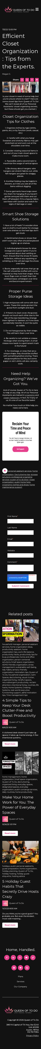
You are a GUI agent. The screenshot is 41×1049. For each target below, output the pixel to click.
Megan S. (6, 74)
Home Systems (15, 687)
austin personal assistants (21, 866)
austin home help (22, 482)
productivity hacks (10, 654)
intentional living (19, 685)
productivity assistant (11, 649)
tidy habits (7, 670)
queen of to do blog (19, 480)
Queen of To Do (16, 722)
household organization (19, 675)
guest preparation (10, 869)
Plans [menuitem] (20, 976)
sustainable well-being (26, 667)
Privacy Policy (32, 1036)
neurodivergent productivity (15, 682)
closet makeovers (11, 398)
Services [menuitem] (20, 981)
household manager (11, 644)
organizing (30, 395)
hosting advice (18, 876)
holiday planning (10, 871)
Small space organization (22, 662)
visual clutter (28, 677)
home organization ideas (21, 647)
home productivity (23, 792)
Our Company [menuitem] (20, 987)
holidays (6, 866)
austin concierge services (25, 789)
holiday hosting (9, 874)
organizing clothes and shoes (15, 485)
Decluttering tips (22, 474)
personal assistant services (20, 471)
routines (31, 685)
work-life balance (26, 652)
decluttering (15, 677)
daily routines (8, 792)
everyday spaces (25, 784)
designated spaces (10, 787)
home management (11, 777)
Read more (10, 744)
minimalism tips (21, 672)
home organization (28, 869)
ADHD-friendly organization (15, 665)
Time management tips (16, 695)
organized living (9, 680)
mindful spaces (24, 680)
